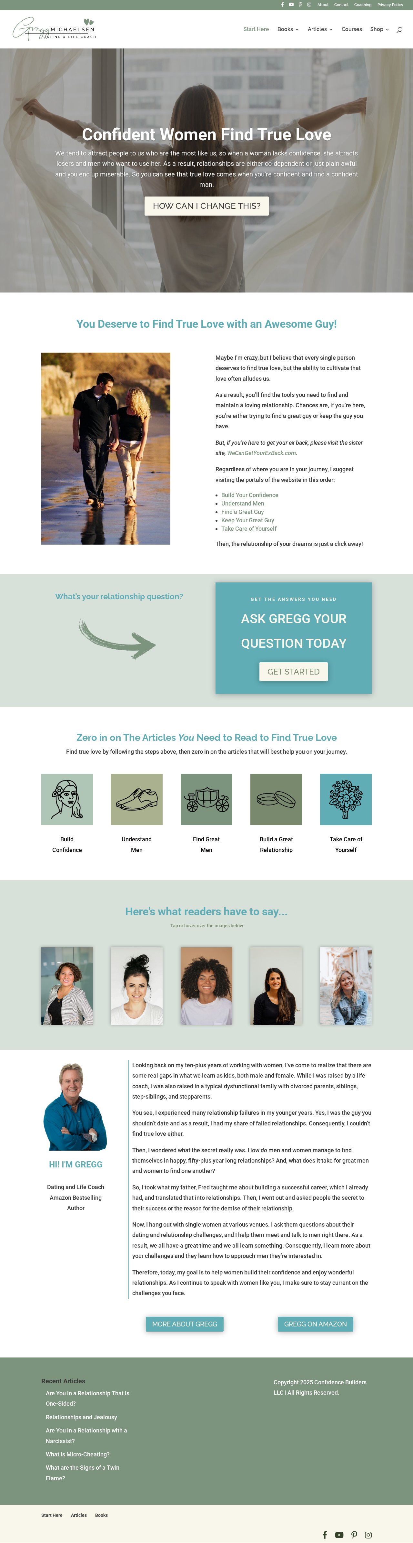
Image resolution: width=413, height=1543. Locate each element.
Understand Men (242, 503)
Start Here (256, 29)
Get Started (293, 671)
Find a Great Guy (242, 511)
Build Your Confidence (249, 495)
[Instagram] (309, 6)
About (322, 5)
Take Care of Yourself (249, 528)
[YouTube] (291, 6)
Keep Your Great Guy (247, 520)
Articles (317, 29)
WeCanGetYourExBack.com (261, 453)
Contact (341, 5)
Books (285, 29)
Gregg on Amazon (315, 1324)
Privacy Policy (390, 5)
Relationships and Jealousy (81, 1417)
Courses (352, 29)
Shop (376, 29)
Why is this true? (206, 239)
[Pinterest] (300, 6)
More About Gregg (184, 1324)
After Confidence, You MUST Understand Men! (206, 157)
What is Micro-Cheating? (78, 1454)
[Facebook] (282, 6)
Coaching (363, 5)
